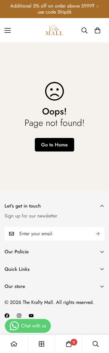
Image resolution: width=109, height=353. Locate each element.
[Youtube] (31, 315)
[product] (14, 344)
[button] (97, 30)
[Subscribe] (97, 234)
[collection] (41, 344)
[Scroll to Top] (98, 321)
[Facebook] (7, 315)
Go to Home (54, 144)
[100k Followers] (19, 315)
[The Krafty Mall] (54, 30)
